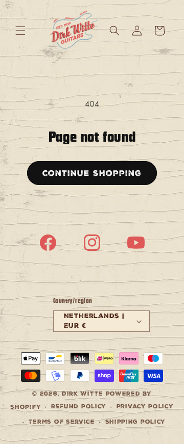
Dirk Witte (82, 394)
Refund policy (78, 406)
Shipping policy (135, 422)
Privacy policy (145, 406)
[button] (20, 30)
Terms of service (62, 422)
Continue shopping (92, 173)
